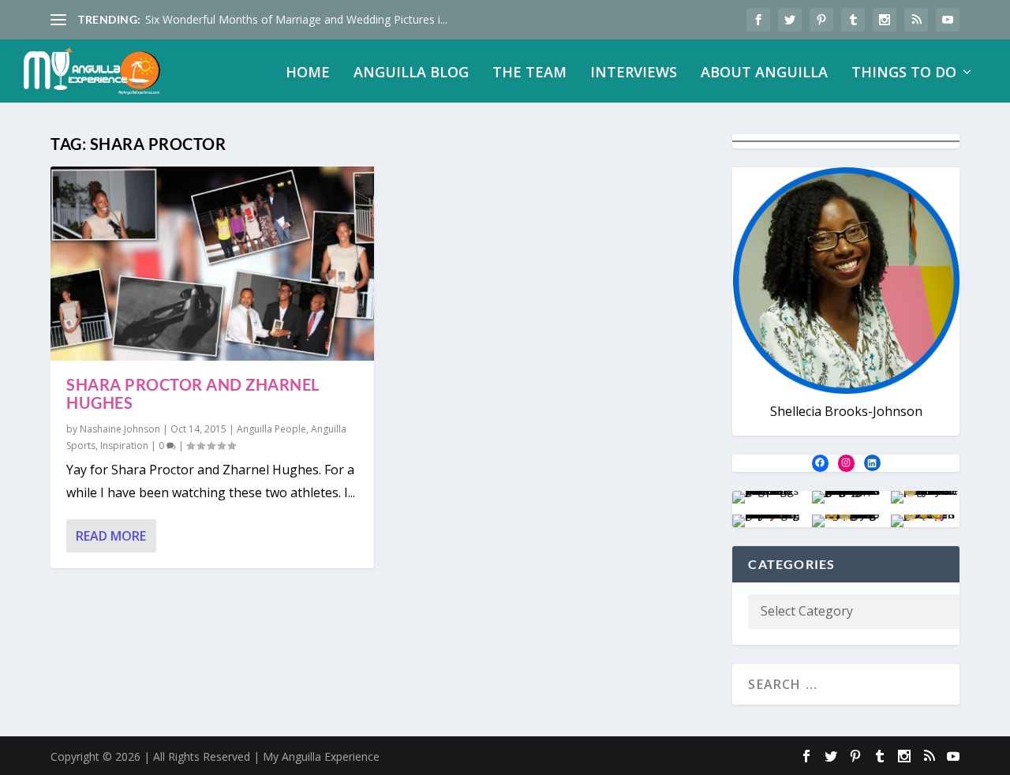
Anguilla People (271, 429)
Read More (111, 536)
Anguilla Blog (411, 73)
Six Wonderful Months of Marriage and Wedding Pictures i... (296, 19)
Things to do (903, 73)
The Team (529, 73)
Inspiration (124, 445)
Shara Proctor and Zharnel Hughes (193, 393)
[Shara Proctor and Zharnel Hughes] (212, 264)
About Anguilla (764, 73)
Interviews (633, 73)
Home (308, 73)
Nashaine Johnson (120, 429)
